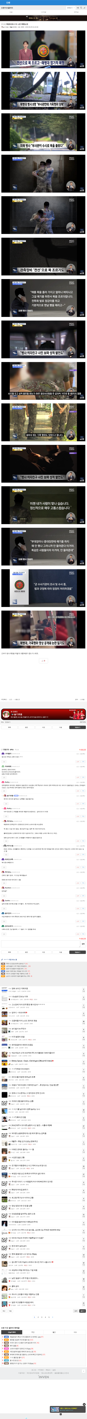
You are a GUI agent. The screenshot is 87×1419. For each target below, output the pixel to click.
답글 (4, 761)
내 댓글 (43, 12)
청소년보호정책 (46, 1373)
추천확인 (4, 699)
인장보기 (7, 722)
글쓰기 (85, 8)
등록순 (12, 749)
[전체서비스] (84, 2)
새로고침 (83, 749)
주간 (32, 1332)
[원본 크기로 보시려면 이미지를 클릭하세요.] (43, 49)
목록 (9, 727)
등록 (83, 944)
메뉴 (2, 722)
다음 (60, 727)
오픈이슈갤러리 (7, 8)
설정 (54, 1370)
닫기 (84, 1404)
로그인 (33, 1370)
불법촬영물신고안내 (61, 1373)
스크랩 (82, 699)
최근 (4, 1311)
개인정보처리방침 (33, 1373)
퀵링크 (48, 1370)
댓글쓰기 (77, 727)
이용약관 (21, 1373)
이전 (43, 727)
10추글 (76, 12)
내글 (11, 12)
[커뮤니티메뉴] (2, 2)
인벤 (8, 2)
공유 (76, 699)
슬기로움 (5, 27)
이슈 (75, 1332)
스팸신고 (17, 699)
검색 (76, 1311)
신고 (10, 699)
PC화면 (41, 1370)
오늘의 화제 (12, 1332)
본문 (26, 727)
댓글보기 (77, 952)
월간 (54, 1332)
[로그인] (80, 2)
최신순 (17, 749)
